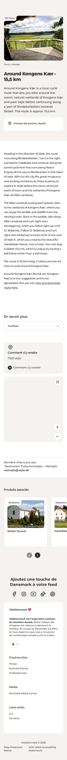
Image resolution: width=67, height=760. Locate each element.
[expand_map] (57, 381)
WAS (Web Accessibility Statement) (42, 749)
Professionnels (17, 673)
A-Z (11, 713)
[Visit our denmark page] (14, 594)
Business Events (18, 668)
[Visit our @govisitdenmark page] (43, 594)
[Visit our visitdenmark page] (33, 594)
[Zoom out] (57, 436)
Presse (13, 663)
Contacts (14, 718)
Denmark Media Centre (23, 693)
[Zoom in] (57, 427)
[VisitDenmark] (20, 609)
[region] (33, 409)
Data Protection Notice (13, 749)
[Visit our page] (24, 594)
